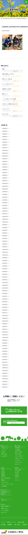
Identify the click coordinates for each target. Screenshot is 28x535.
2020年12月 (6, 315)
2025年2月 (5, 178)
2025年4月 (5, 172)
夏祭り (3, 69)
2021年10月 (5, 288)
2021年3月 (5, 307)
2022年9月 (5, 257)
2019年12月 (5, 332)
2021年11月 (6, 285)
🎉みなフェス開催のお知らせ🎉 (10, 104)
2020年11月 (6, 318)
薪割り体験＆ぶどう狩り (8, 74)
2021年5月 (5, 301)
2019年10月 (5, 337)
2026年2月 (5, 145)
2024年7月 (5, 197)
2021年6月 (5, 299)
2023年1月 (5, 246)
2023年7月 (5, 230)
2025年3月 (5, 175)
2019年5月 (5, 351)
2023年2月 (5, 244)
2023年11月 (6, 219)
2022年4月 (5, 271)
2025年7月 (5, 164)
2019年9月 (5, 340)
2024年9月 (5, 191)
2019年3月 (5, 356)
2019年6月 (5, 348)
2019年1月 (5, 362)
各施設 (8, 400)
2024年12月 (6, 183)
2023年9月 (5, 224)
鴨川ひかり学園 (4, 506)
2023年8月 (5, 227)
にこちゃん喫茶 (4, 510)
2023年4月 (5, 238)
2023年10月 (5, 222)
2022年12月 (6, 249)
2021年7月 (5, 296)
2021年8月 (5, 293)
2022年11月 (5, 252)
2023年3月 (5, 241)
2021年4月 (5, 304)
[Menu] (26, 2)
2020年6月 (5, 323)
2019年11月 (5, 334)
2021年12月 (6, 282)
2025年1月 (5, 180)
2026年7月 (5, 131)
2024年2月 (5, 211)
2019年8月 (5, 343)
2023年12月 (6, 216)
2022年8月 (5, 260)
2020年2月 (5, 326)
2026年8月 (5, 128)
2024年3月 (5, 208)
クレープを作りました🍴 (8, 84)
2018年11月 (5, 367)
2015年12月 (5, 378)
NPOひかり (3, 500)
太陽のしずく (4, 508)
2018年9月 (5, 373)
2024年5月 (5, 202)
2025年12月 (6, 150)
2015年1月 (5, 387)
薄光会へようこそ (11, 522)
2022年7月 (5, 263)
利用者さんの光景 (6, 89)
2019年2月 (5, 359)
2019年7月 (5, 345)
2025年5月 (5, 169)
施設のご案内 (21, 522)
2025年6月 (5, 167)
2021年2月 (5, 310)
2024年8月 (5, 194)
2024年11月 (6, 186)
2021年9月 (5, 290)
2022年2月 (5, 277)
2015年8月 (5, 381)
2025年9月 (5, 158)
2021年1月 (5, 312)
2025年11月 (6, 153)
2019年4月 (5, 354)
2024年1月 (5, 213)
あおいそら (3, 512)
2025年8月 (5, 161)
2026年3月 (5, 142)
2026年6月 (5, 134)
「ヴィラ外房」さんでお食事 (9, 99)
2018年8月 (5, 376)
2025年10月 (6, 156)
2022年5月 (5, 268)
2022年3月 (5, 274)
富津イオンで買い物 (7, 79)
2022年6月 (5, 266)
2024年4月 (5, 205)
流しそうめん (5, 114)
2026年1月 (5, 147)
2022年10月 (6, 255)
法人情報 (3, 524)
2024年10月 (5, 189)
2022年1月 (5, 279)
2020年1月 (5, 329)
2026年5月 (5, 136)
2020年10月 (5, 321)
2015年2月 (5, 384)
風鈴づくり (5, 94)
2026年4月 (5, 139)
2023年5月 (5, 235)
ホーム (3, 522)
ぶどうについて (6, 108)
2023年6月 (5, 233)
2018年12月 (5, 365)
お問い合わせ (17, 524)
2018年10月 (5, 370)
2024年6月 (5, 200)
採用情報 (10, 524)
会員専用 (25, 524)
